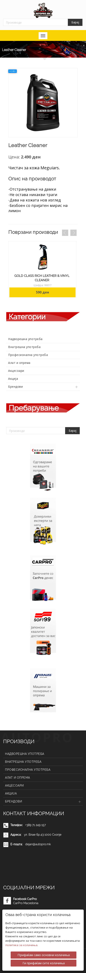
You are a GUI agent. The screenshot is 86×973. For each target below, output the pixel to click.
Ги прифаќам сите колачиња (44, 963)
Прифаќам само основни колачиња (44, 955)
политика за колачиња (21, 945)
